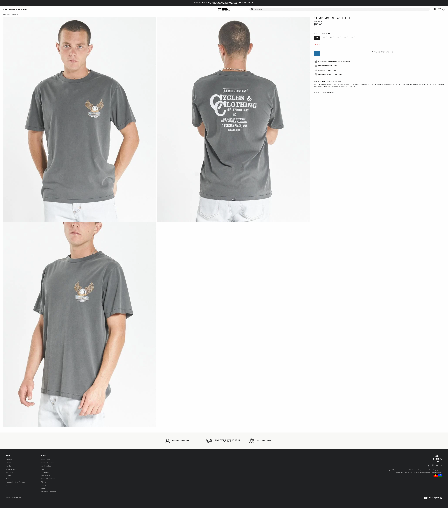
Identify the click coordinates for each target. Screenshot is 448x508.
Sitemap (44, 488)
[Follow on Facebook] (428, 465)
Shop (8, 14)
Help (7, 479)
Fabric (338, 81)
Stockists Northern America (15, 482)
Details (330, 81)
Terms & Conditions (48, 479)
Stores (8, 485)
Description (319, 81)
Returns (8, 463)
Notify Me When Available (382, 52)
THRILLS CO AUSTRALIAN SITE (15, 9)
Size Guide (9, 466)
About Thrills (45, 459)
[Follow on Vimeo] (441, 465)
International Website (48, 492)
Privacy (43, 482)
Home (4, 14)
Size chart (326, 34)
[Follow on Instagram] (433, 465)
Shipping (9, 459)
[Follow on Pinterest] (437, 465)
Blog (42, 469)
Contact (44, 485)
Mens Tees (15, 14)
